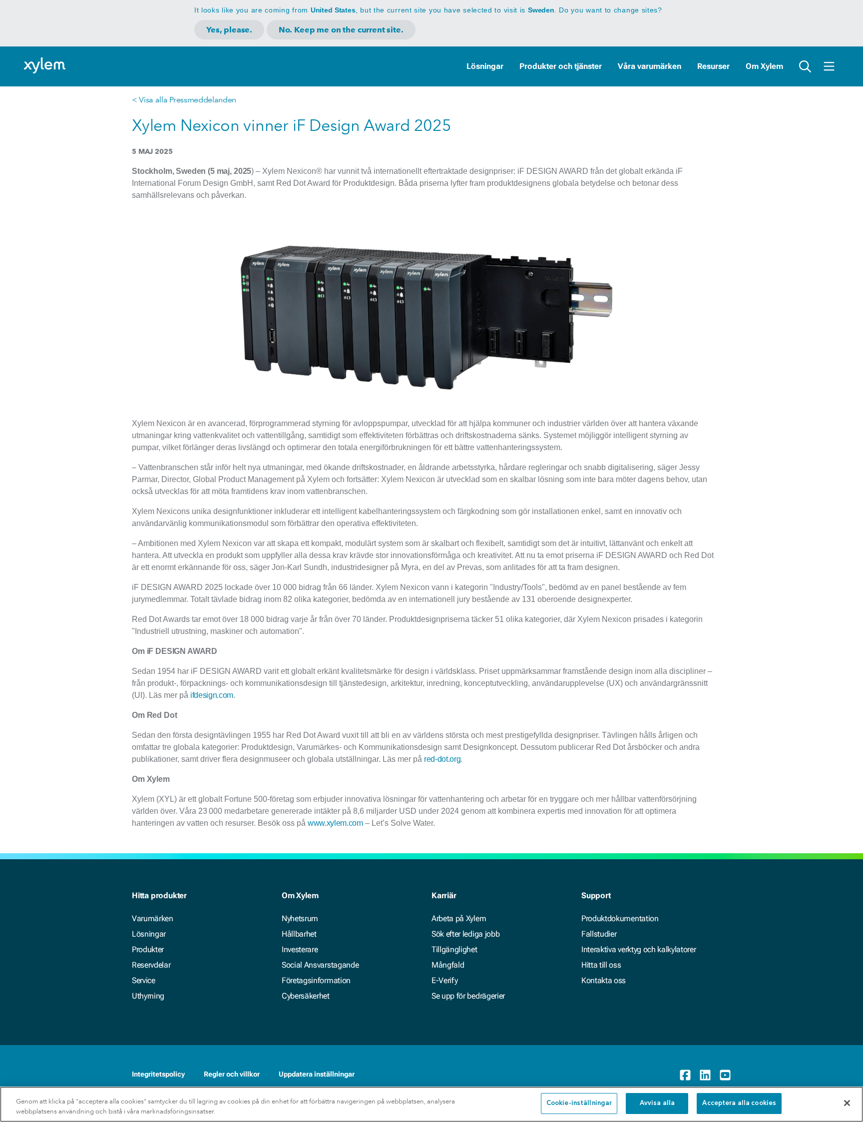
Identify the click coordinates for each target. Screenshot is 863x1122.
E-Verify (444, 980)
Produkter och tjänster (560, 66)
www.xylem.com (335, 823)
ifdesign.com (211, 695)
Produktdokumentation (620, 918)
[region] (431, 1104)
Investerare (300, 949)
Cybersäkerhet (306, 996)
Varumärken (152, 918)
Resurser (713, 66)
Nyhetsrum (300, 918)
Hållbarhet (299, 934)
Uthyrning (148, 996)
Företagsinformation (316, 980)
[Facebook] (685, 1075)
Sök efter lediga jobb (465, 934)
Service (143, 980)
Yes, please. (229, 29)
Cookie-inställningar (579, 1103)
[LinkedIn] (705, 1075)
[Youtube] (725, 1075)
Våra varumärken (649, 66)
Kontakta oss (603, 980)
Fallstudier (598, 934)
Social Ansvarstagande (320, 965)
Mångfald (448, 965)
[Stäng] (847, 1103)
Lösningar (484, 66)
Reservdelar (151, 965)
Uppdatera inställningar (317, 1074)
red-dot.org (442, 759)
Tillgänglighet (454, 949)
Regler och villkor (232, 1074)
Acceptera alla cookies (739, 1103)
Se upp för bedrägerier (468, 996)
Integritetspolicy (158, 1074)
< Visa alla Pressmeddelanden (184, 99)
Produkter (148, 949)
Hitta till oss (601, 965)
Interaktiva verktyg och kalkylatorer (638, 949)
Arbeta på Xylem (459, 918)
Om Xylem (764, 66)
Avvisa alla (657, 1103)
